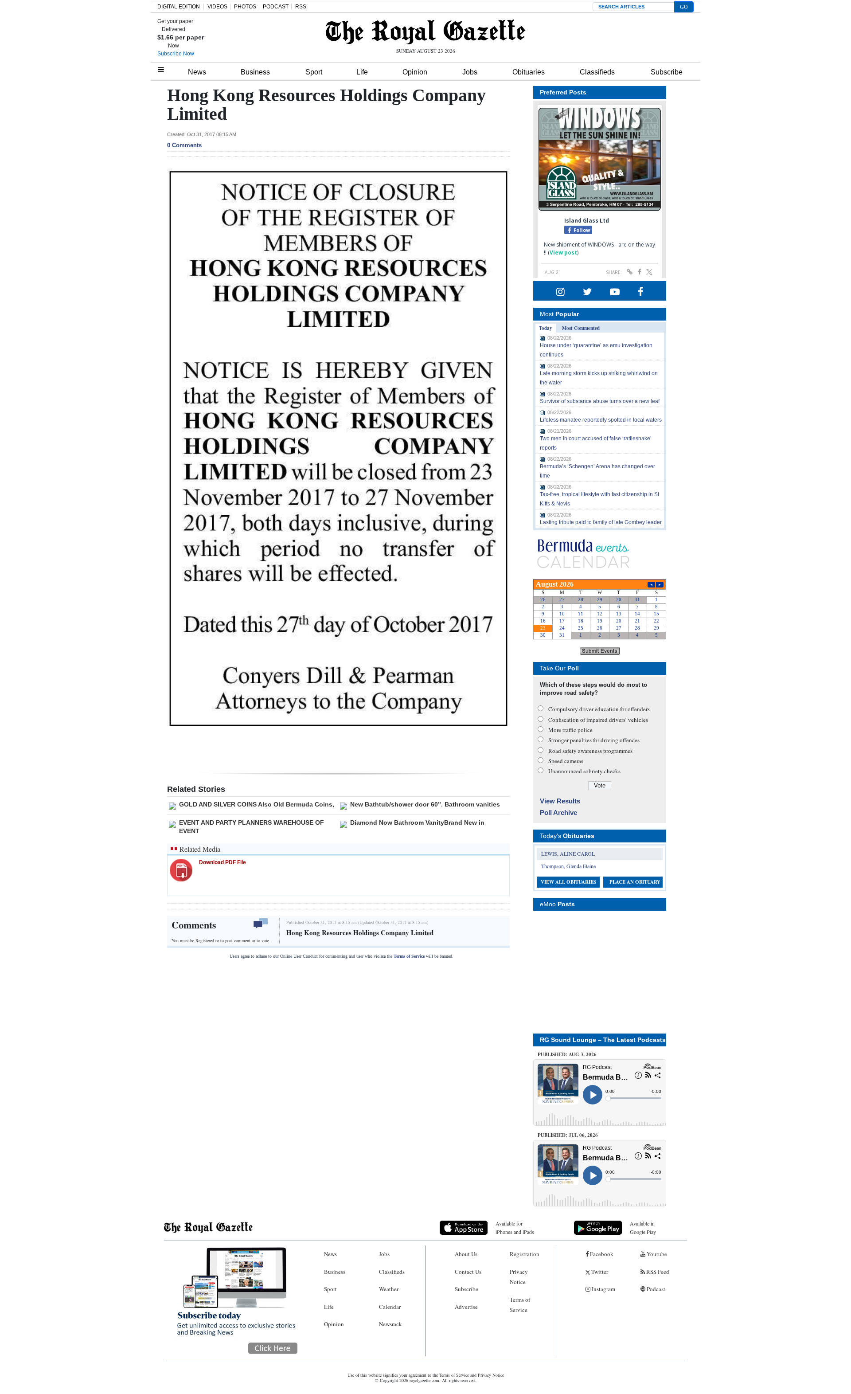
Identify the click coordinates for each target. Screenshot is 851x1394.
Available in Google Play (643, 1227)
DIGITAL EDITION (178, 7)
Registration (524, 1254)
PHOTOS (245, 7)
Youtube (656, 1254)
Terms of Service (409, 956)
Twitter (599, 1272)
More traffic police (570, 730)
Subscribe (667, 72)
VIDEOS (217, 7)
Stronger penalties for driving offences (594, 740)
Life (362, 72)
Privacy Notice (519, 1277)
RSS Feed (657, 1272)
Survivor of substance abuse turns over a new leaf (600, 401)
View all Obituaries (568, 881)
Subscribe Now (175, 54)
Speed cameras (565, 761)
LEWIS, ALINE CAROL (568, 853)
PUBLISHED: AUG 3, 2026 (567, 1054)
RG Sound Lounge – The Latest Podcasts (603, 1039)
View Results (560, 801)
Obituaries (528, 72)
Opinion (414, 72)
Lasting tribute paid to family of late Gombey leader (601, 522)
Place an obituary (634, 881)
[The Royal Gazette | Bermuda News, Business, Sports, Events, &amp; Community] (425, 32)
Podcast (655, 1289)
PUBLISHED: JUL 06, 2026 (568, 1135)
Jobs (469, 72)
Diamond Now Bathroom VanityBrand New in (417, 822)
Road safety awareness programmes (590, 751)
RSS (300, 7)
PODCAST (276, 7)
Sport (313, 72)
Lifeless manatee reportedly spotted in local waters (601, 420)
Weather (388, 1289)
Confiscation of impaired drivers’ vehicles (598, 720)
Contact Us (468, 1272)
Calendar (390, 1307)
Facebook (601, 1254)
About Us (466, 1254)
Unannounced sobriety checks (584, 771)
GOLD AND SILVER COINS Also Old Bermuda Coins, (256, 804)
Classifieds (597, 72)
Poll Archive (558, 812)
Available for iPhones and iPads (515, 1227)
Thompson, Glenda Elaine (568, 865)
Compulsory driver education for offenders (599, 709)
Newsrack (390, 1324)
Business (255, 72)
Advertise (466, 1307)
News (197, 72)
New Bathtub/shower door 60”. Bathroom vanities (425, 804)
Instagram (602, 1289)
